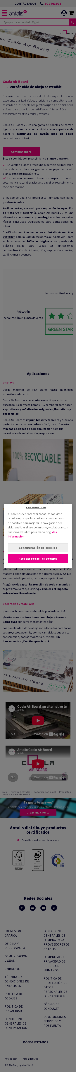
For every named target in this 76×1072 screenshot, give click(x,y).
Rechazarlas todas (36, 507)
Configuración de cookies (38, 547)
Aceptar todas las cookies (38, 558)
